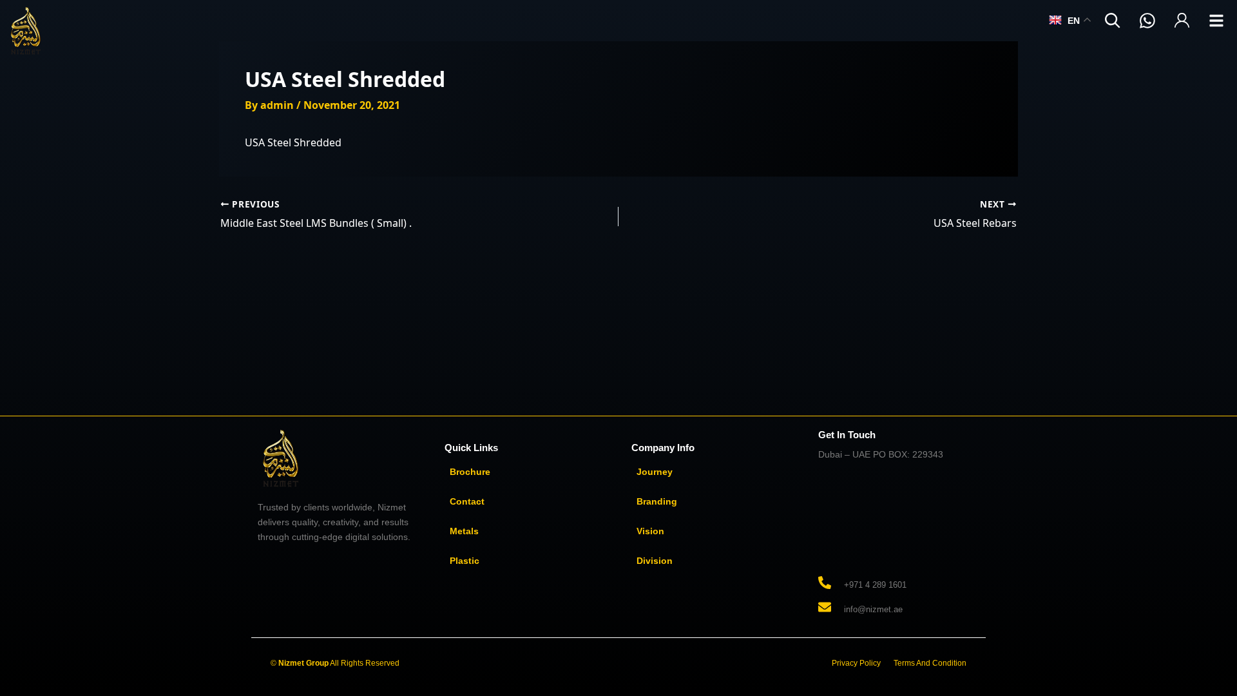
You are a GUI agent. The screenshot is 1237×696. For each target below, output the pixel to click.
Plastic (464, 561)
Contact (467, 501)
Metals (464, 531)
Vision (650, 531)
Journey (655, 472)
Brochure (470, 472)
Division (655, 561)
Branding (657, 501)
